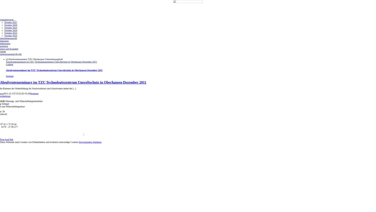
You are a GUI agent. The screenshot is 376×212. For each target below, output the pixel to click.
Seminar (10, 76)
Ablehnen (96, 142)
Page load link (6, 139)
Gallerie (9, 64)
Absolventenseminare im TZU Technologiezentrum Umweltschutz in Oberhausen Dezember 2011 (51, 62)
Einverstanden (85, 142)
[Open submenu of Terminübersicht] (14, 20)
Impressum (78, 134)
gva (1, 93)
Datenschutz (90, 134)
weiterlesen (5, 96)
